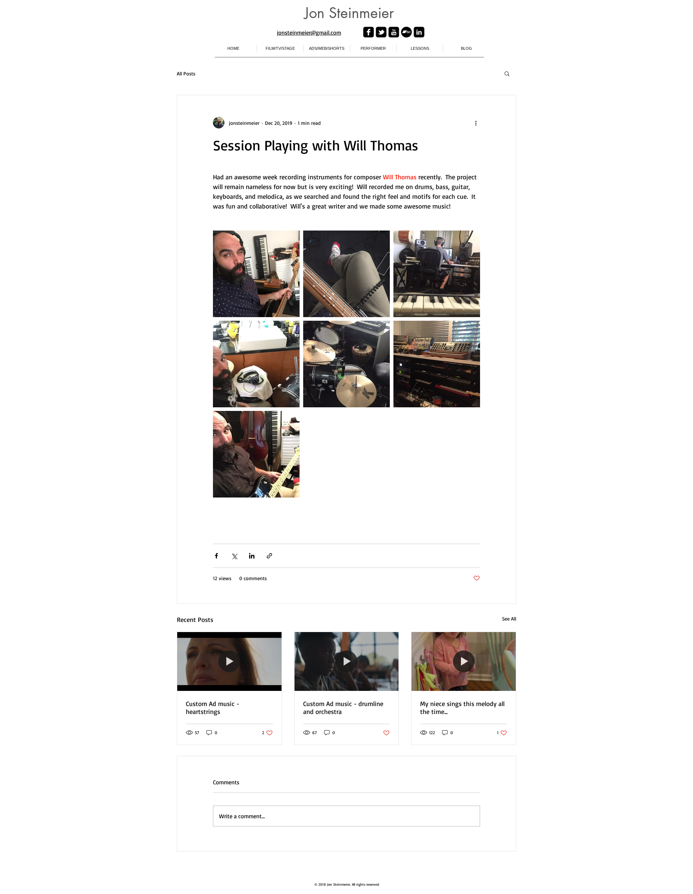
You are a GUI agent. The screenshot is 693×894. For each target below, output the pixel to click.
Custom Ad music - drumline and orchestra (343, 707)
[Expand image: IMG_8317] (256, 364)
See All (509, 618)
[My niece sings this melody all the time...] (463, 661)
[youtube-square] (393, 32)
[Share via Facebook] (216, 555)
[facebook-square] (368, 32)
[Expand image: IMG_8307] (346, 364)
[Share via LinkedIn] (251, 555)
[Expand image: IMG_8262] (436, 364)
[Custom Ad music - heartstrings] (229, 661)
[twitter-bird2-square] (381, 32)
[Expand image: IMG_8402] (346, 274)
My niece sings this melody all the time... (462, 707)
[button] (507, 73)
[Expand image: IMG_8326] (436, 274)
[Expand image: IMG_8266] (256, 454)
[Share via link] (269, 555)
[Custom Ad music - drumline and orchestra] (347, 661)
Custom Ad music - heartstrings (212, 707)
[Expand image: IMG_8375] (256, 274)
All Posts (186, 73)
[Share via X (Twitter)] (234, 555)
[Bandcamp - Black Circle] (406, 32)
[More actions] (475, 122)
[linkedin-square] (419, 32)
